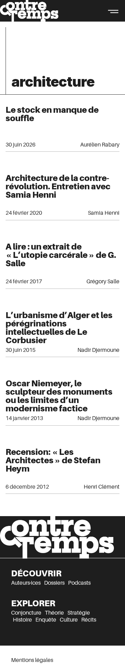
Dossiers (54, 583)
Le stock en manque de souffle (52, 114)
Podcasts (79, 583)
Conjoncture (26, 613)
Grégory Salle (102, 281)
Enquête (45, 620)
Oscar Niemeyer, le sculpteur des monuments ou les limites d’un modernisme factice (59, 396)
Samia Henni (103, 213)
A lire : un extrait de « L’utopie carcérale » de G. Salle (61, 255)
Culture (69, 620)
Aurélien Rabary (99, 145)
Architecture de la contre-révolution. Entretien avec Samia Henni (58, 186)
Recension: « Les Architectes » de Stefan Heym (53, 460)
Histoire (22, 620)
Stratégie (78, 613)
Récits (88, 620)
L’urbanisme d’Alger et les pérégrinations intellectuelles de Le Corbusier (59, 327)
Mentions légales (32, 660)
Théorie (54, 613)
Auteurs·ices (26, 583)
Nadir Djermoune (98, 350)
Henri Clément (101, 487)
